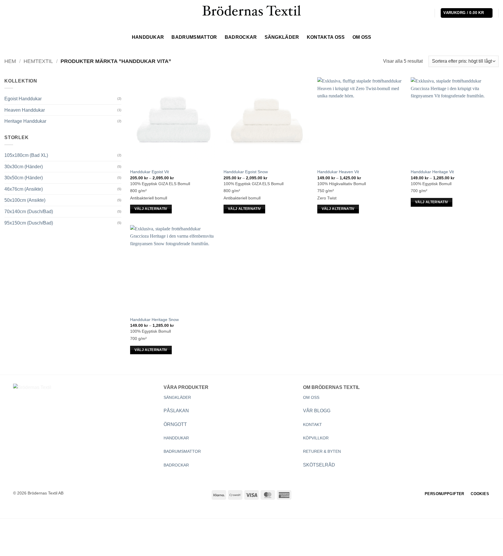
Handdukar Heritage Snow (154, 319)
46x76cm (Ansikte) (23, 189)
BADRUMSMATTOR (182, 451)
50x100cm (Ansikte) (24, 200)
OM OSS (311, 397)
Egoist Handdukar (23, 98)
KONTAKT (312, 424)
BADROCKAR (176, 465)
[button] (427, 13)
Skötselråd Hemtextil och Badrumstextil (125, 541)
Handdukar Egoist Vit (149, 171)
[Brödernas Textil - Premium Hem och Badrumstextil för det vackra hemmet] (251, 12)
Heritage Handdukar (25, 121)
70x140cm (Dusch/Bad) (28, 211)
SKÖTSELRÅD (319, 464)
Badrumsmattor (194, 37)
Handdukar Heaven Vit (338, 171)
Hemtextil (38, 61)
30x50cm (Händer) (23, 177)
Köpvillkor (47, 541)
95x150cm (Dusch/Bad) (28, 222)
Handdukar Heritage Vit (432, 171)
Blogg (69, 541)
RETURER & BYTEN (322, 451)
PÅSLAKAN (176, 410)
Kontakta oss (326, 37)
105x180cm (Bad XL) (26, 155)
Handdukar (148, 37)
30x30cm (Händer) (23, 166)
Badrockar (241, 37)
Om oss (362, 37)
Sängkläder (282, 37)
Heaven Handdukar (24, 110)
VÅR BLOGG (316, 410)
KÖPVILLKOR (316, 438)
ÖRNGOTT (175, 424)
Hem (10, 61)
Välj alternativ (150, 209)
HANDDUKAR (176, 438)
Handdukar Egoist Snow (246, 171)
